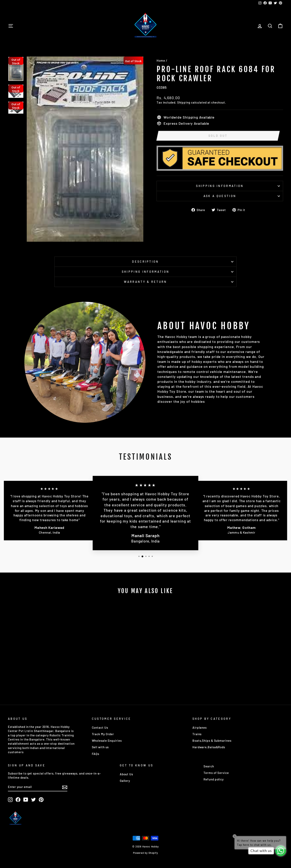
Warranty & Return (145, 281)
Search (209, 766)
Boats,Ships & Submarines (211, 740)
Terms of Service (216, 773)
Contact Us (100, 727)
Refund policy (214, 779)
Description (145, 261)
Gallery (125, 780)
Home (161, 60)
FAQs (95, 754)
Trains (197, 734)
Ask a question (220, 196)
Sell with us (100, 747)
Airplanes (199, 727)
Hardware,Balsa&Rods (208, 747)
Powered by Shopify (145, 852)
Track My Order (103, 734)
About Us (126, 774)
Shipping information (219, 186)
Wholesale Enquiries (107, 740)
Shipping (183, 102)
